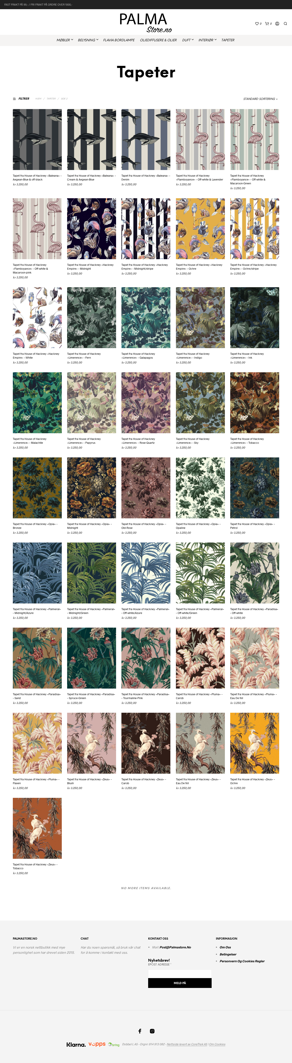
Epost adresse (159, 964)
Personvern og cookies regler (242, 961)
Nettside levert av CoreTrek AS (187, 1044)
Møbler (63, 40)
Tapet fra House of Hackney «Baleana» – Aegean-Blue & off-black (37, 177)
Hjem (38, 99)
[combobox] (256, 99)
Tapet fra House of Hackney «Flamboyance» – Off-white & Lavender (199, 177)
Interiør (205, 40)
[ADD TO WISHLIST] (37, 162)
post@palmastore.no (175, 947)
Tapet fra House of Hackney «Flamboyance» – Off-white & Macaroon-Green (247, 179)
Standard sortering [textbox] (259, 99)
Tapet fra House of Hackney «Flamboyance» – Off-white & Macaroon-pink (30, 268)
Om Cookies (217, 1044)
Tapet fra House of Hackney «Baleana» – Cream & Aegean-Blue (91, 177)
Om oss (225, 947)
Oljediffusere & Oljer (158, 40)
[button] (258, 24)
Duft (186, 40)
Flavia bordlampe (118, 40)
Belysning (86, 40)
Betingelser (228, 954)
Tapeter (227, 40)
